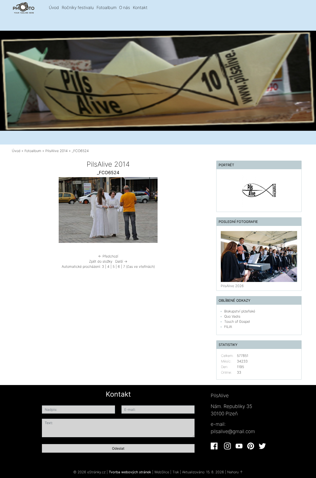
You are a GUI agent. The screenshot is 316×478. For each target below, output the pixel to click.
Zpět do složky (100, 261)
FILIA (228, 326)
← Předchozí (108, 256)
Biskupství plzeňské (239, 311)
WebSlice (161, 472)
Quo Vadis (232, 316)
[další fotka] (197, 211)
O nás (124, 7)
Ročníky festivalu (78, 7)
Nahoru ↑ (235, 472)
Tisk (175, 472)
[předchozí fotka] (19, 211)
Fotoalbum (107, 7)
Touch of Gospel (237, 321)
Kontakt (140, 7)
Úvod (54, 7)
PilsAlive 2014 (56, 151)
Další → (121, 261)
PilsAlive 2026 (232, 286)
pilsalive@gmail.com (233, 431)
